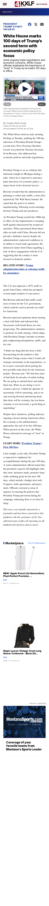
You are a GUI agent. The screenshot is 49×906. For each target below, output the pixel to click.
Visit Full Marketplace (37, 543)
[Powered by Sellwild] (42, 703)
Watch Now (41, 4)
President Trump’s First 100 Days (13, 27)
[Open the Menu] (4, 4)
